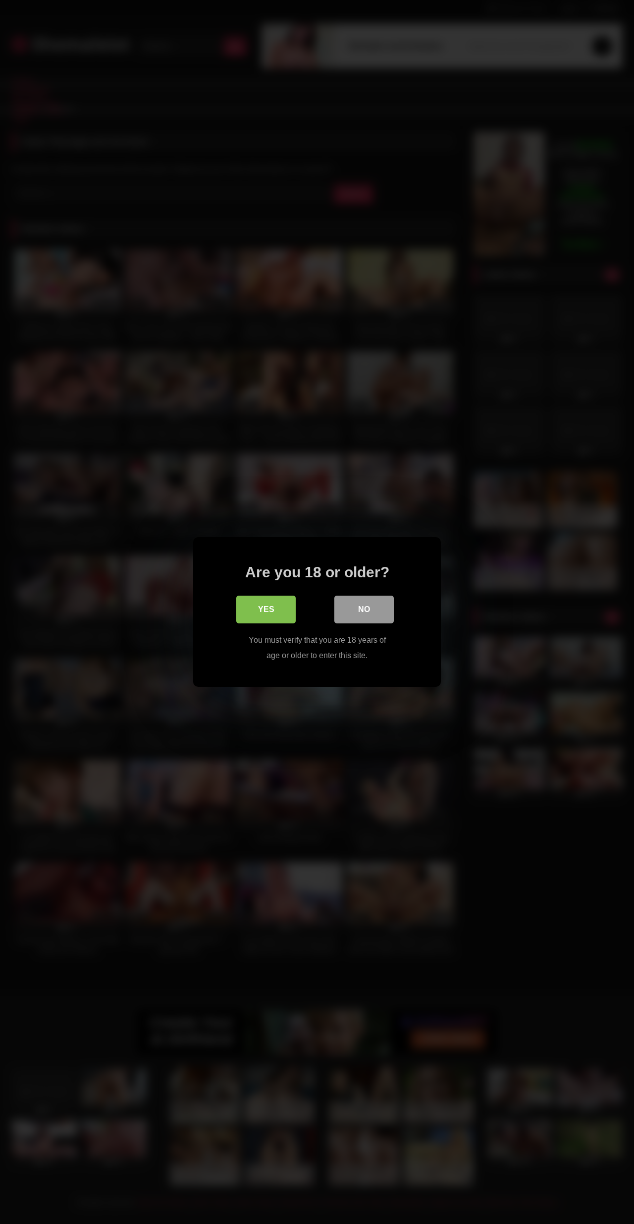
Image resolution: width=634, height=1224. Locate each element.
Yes (266, 609)
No (364, 609)
